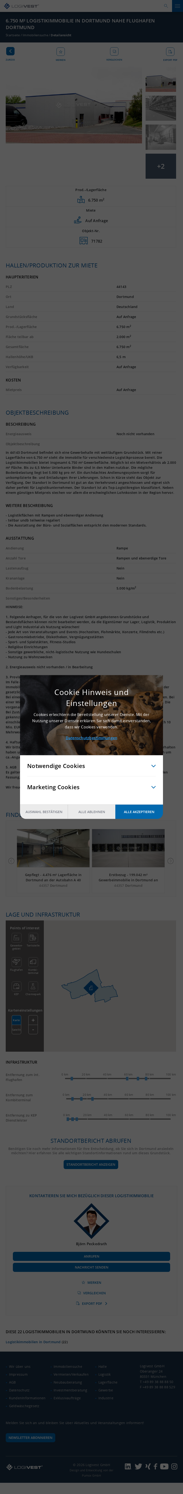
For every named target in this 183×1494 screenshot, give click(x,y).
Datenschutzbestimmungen (91, 738)
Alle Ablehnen (91, 812)
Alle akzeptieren (139, 812)
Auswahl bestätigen (43, 812)
